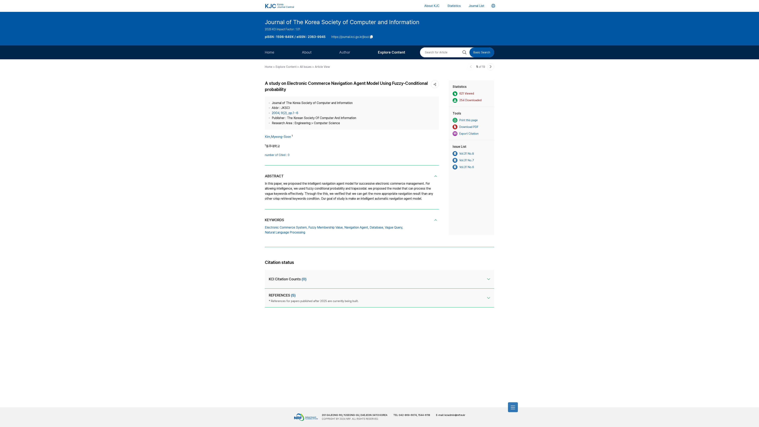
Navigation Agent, (356, 227)
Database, (377, 227)
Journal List (476, 6)
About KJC (431, 6)
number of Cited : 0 (277, 155)
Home (269, 52)
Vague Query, (394, 227)
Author (344, 52)
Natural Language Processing (285, 232)
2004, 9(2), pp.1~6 (285, 113)
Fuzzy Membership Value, (326, 227)
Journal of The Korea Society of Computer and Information (342, 22)
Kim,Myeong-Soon (278, 137)
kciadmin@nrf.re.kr (455, 415)
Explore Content (391, 52)
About (307, 52)
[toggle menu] (513, 407)
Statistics (454, 6)
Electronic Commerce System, (286, 227)
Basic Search (481, 52)
